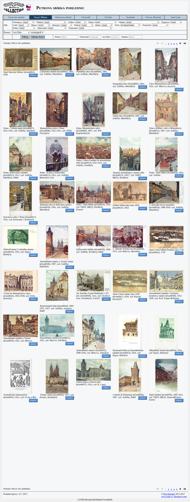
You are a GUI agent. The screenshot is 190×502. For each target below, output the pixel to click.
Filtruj (25, 37)
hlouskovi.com (180, 496)
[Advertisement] (20, 445)
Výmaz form (37, 37)
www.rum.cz (167, 496)
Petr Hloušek (169, 494)
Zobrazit (33, 75)
